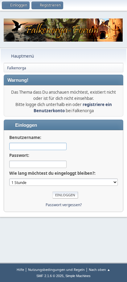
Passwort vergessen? (64, 204)
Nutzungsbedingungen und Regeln (56, 269)
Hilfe (20, 269)
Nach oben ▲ (99, 269)
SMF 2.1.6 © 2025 (49, 276)
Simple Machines (78, 276)
